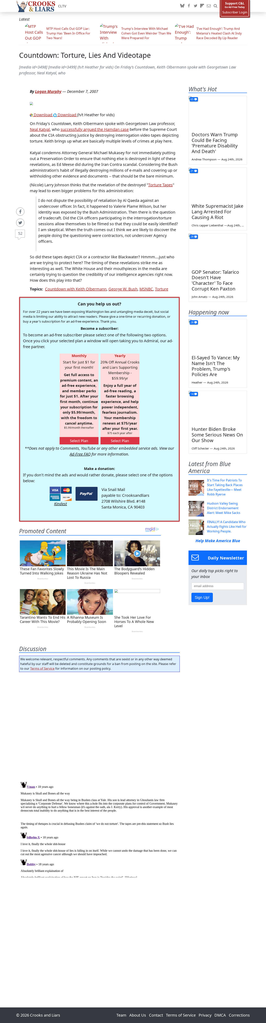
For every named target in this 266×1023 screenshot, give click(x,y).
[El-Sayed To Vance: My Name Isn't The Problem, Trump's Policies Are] (218, 335)
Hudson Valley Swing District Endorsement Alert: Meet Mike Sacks (223, 508)
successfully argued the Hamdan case (95, 129)
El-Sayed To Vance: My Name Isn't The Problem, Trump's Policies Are (216, 365)
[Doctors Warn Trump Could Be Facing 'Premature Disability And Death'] (218, 112)
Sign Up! (202, 597)
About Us (137, 1015)
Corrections (239, 1015)
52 (20, 233)
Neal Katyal (40, 129)
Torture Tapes (160, 184)
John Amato (199, 297)
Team (121, 1015)
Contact (156, 1015)
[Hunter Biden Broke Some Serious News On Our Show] (218, 407)
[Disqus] (99, 828)
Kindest (60, 503)
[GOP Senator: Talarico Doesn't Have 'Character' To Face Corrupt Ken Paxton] (218, 250)
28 (192, 236)
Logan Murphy (48, 91)
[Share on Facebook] (20, 212)
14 (192, 394)
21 (192, 171)
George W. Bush (122, 289)
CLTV (62, 6)
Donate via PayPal (87, 494)
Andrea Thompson (204, 159)
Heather (197, 382)
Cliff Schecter (200, 448)
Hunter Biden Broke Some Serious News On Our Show (217, 434)
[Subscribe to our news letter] (208, 6)
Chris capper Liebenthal (207, 225)
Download (43, 114)
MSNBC (146, 289)
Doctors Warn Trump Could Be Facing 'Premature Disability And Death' (215, 142)
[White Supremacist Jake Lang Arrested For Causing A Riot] (218, 184)
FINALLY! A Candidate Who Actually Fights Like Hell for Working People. (227, 526)
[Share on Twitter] (20, 223)
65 (192, 99)
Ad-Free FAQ (80, 454)
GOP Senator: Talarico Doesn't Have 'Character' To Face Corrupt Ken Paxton (215, 280)
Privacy (205, 1015)
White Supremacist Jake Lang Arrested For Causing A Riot (217, 211)
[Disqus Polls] (99, 725)
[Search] (215, 6)
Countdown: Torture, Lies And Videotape (85, 55)
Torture (161, 289)
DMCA (220, 1015)
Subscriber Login (234, 12)
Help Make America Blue (218, 540)
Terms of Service (42, 668)
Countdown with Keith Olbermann (76, 289)
